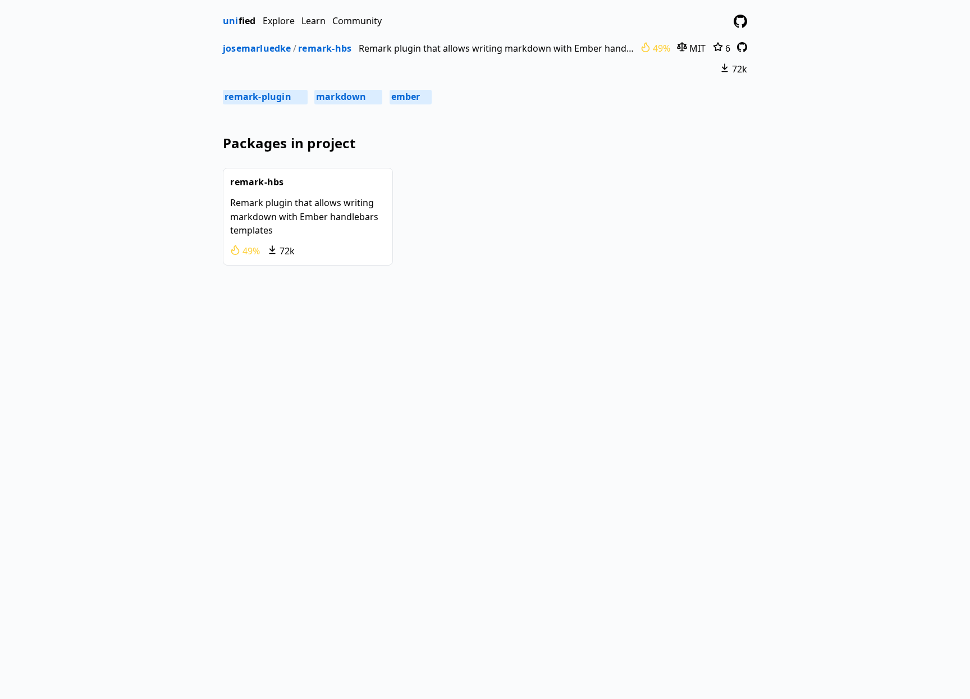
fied (239, 21)
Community (357, 21)
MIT (696, 48)
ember (410, 96)
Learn (313, 21)
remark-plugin (264, 96)
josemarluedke (257, 48)
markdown (347, 96)
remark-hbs (324, 48)
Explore (279, 21)
